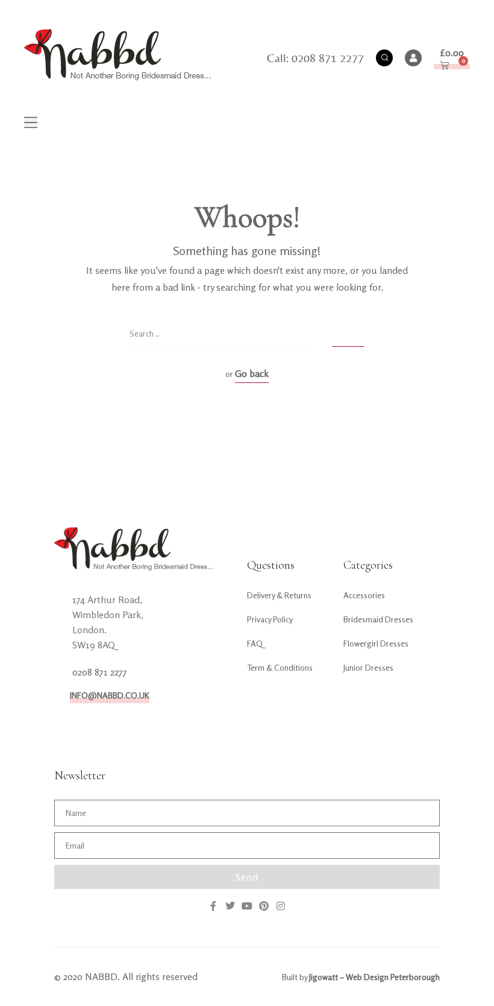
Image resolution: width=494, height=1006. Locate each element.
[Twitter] (230, 906)
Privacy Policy (270, 619)
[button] (30, 122)
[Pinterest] (264, 906)
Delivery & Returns (279, 595)
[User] (413, 57)
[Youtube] (247, 906)
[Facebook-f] (213, 906)
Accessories (364, 595)
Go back (252, 373)
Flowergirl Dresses (375, 643)
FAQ (255, 643)
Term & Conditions (280, 667)
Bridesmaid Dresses (378, 619)
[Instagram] (281, 906)
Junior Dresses (368, 667)
